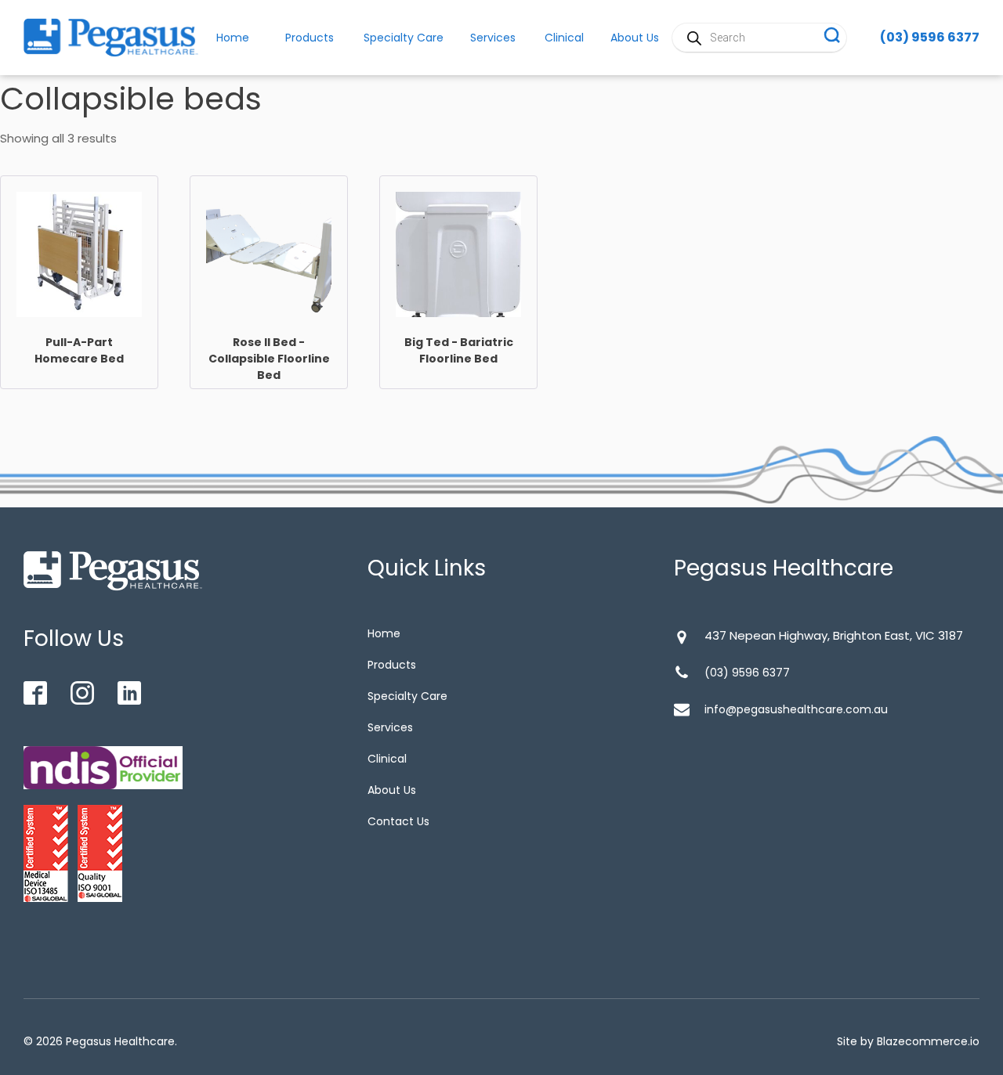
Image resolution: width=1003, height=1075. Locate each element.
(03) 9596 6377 (929, 37)
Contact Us (398, 821)
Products (309, 37)
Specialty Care (404, 37)
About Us (392, 790)
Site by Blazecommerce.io (908, 1041)
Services (493, 37)
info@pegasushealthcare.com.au (796, 709)
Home (384, 633)
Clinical (564, 37)
